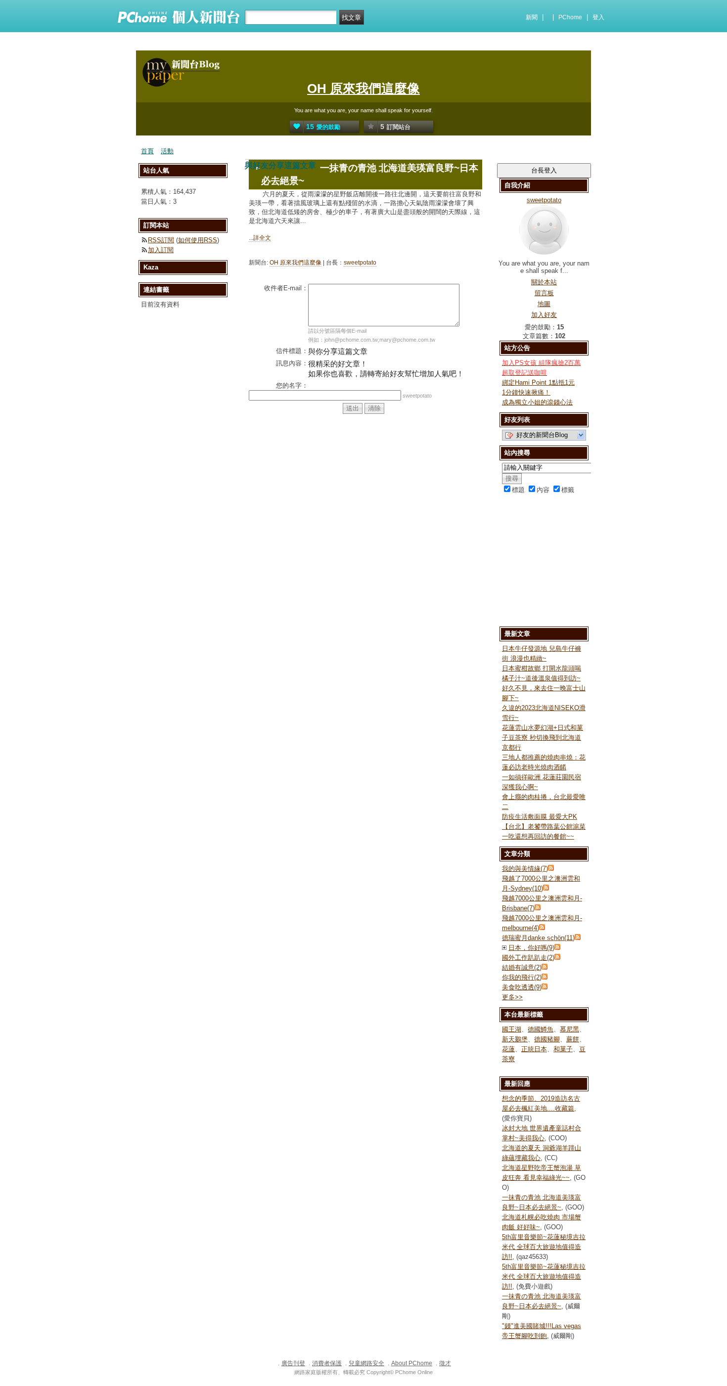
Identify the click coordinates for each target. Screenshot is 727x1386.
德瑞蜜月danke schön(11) (538, 937)
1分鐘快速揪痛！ (526, 392)
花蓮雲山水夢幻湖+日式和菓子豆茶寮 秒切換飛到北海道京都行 (542, 737)
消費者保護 (327, 1363)
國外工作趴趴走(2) (528, 957)
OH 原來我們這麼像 (363, 88)
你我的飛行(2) (522, 977)
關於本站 (544, 282)
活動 (167, 151)
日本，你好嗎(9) (531, 947)
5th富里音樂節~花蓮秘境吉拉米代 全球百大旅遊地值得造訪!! (544, 1246)
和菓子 (563, 1049)
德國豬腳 (547, 1039)
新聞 (532, 17)
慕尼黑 (569, 1029)
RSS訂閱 (161, 240)
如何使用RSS (197, 240)
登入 (598, 17)
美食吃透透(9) (522, 987)
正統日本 (534, 1049)
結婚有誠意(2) (522, 967)
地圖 (544, 304)
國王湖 (511, 1029)
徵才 (445, 1363)
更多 (512, 997)
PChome (570, 17)
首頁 (147, 151)
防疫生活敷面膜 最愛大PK (539, 816)
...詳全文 (260, 237)
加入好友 (544, 314)
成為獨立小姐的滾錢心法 (537, 402)
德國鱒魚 (540, 1029)
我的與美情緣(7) (525, 868)
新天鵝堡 (515, 1039)
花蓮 (508, 1049)
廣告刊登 (293, 1363)
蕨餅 (572, 1039)
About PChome (411, 1363)
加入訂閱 (161, 250)
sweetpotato (360, 262)
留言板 (544, 293)
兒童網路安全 (366, 1363)
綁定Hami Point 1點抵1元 (538, 382)
